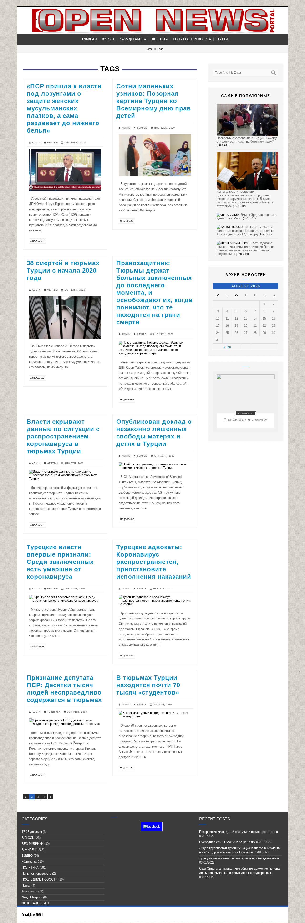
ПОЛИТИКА (53, 712)
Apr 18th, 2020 (164, 456)
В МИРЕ (141, 334)
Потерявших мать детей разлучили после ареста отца (238, 832)
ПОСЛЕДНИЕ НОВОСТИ (39, 879)
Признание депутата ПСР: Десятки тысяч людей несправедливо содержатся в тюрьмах (64, 688)
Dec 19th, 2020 (75, 142)
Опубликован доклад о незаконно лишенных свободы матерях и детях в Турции (154, 432)
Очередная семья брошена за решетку (227, 842)
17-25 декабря (133, 39)
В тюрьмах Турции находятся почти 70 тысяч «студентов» (148, 685)
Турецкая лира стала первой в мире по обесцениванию (240, 858)
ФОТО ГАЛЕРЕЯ (245, 413)
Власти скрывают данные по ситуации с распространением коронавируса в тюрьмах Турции (63, 436)
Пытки (222, 39)
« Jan (227, 347)
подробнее (37, 241)
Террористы (30, 891)
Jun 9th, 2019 (162, 704)
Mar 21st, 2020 (163, 589)
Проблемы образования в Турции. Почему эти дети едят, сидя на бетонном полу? (247, 139)
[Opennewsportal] (152, 20)
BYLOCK (108, 39)
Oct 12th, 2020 (75, 290)
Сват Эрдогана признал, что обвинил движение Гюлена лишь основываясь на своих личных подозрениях (245, 248)
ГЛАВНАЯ (89, 39)
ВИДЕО (27, 855)
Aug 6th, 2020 (74, 463)
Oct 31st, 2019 (77, 712)
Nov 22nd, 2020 (164, 128)
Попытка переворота (192, 39)
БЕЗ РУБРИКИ (32, 844)
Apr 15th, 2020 (75, 589)
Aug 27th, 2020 (163, 334)
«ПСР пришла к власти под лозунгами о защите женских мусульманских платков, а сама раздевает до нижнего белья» (64, 108)
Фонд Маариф (32, 897)
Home (149, 48)
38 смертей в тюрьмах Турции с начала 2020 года (63, 270)
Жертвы (159, 39)
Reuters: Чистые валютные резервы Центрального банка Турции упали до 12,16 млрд (245, 230)
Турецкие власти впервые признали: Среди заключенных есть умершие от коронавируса (60, 561)
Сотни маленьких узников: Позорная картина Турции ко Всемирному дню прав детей (153, 101)
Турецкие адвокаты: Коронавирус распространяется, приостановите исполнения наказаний (153, 561)
